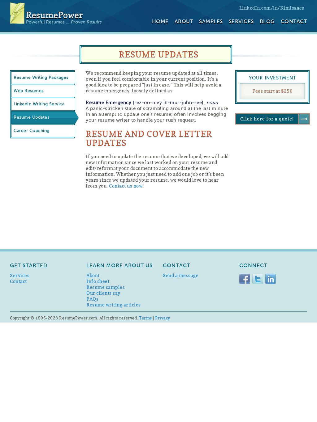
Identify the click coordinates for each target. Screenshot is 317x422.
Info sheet (97, 281)
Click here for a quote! (267, 119)
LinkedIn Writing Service (39, 104)
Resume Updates (31, 117)
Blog (267, 21)
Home (160, 21)
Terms (145, 317)
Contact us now (125, 186)
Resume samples (105, 287)
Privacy (162, 317)
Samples (211, 21)
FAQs (92, 299)
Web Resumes (29, 91)
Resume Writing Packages (41, 77)
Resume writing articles (113, 305)
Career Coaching (32, 131)
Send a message (180, 275)
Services (241, 21)
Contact (294, 21)
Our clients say (103, 293)
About (184, 21)
